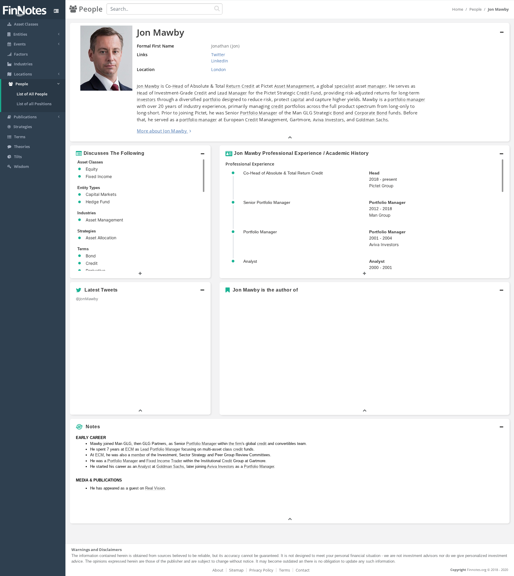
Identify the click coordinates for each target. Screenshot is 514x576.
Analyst (377, 261)
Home (457, 9)
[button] (290, 82)
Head (178, 86)
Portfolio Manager (258, 113)
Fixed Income (158, 461)
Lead (222, 93)
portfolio (212, 99)
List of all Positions (34, 103)
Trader (176, 461)
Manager (237, 93)
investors (146, 99)
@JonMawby (87, 298)
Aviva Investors (328, 119)
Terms (284, 570)
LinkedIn (219, 61)
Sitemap (236, 570)
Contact (303, 570)
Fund (316, 93)
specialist (344, 86)
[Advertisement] (453, 474)
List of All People (32, 94)
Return (233, 86)
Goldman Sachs (372, 119)
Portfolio (193, 443)
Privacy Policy (261, 570)
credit (277, 106)
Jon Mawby (148, 86)
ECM (129, 449)
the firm (235, 443)
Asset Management (294, 86)
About (217, 570)
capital (298, 99)
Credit (248, 86)
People (475, 9)
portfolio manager (406, 99)
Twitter (218, 54)
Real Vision (155, 488)
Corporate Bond (371, 113)
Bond (338, 113)
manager (377, 86)
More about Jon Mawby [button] (162, 131)
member (138, 455)
